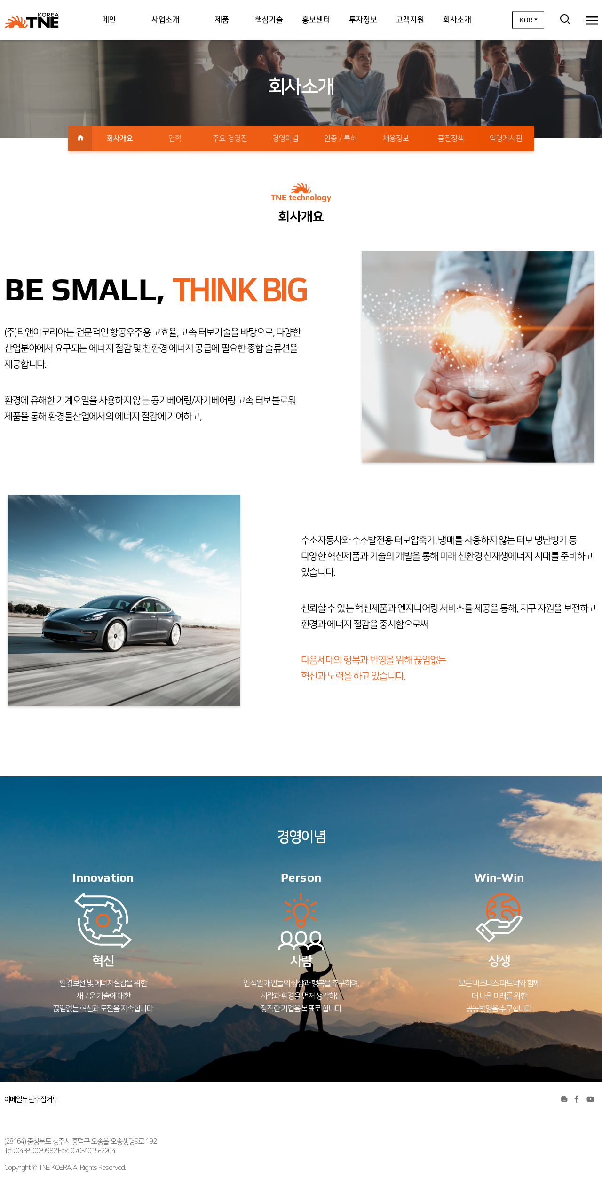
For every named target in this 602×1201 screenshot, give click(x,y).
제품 (222, 20)
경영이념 (285, 138)
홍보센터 (316, 20)
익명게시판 (506, 138)
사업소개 (165, 20)
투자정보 (363, 20)
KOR (526, 20)
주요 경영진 (230, 138)
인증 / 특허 (340, 138)
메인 (109, 20)
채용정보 (396, 138)
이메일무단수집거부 (31, 1100)
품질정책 (451, 138)
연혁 (175, 138)
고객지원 (410, 20)
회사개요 (120, 138)
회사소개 (457, 20)
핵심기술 (269, 20)
